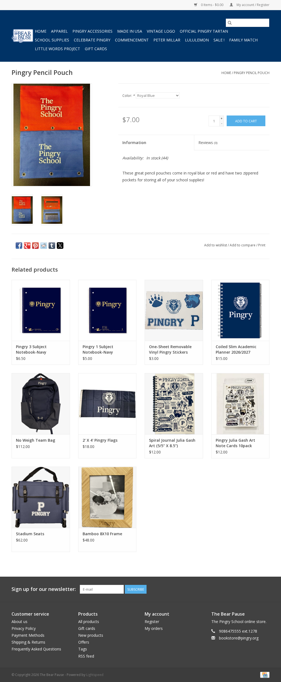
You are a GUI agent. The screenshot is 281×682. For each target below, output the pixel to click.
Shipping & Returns (28, 642)
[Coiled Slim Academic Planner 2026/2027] (240, 310)
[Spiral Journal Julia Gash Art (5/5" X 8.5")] (174, 403)
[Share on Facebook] (19, 245)
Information (134, 142)
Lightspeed (94, 674)
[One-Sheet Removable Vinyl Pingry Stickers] (174, 310)
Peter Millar (166, 40)
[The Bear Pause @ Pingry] (22, 36)
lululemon (197, 40)
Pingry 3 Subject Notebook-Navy (31, 349)
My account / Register (252, 4)
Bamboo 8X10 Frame (102, 533)
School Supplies (52, 40)
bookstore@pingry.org (238, 638)
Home (40, 31)
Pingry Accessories (92, 31)
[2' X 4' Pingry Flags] (107, 403)
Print (261, 245)
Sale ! (218, 40)
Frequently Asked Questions (36, 649)
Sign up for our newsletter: (44, 589)
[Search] (230, 22)
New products (90, 635)
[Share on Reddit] (43, 245)
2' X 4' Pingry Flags (100, 440)
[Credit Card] (263, 674)
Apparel (59, 31)
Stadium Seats (30, 533)
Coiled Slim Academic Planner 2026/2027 (236, 349)
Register (152, 621)
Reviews (207, 142)
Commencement (132, 40)
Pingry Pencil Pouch (251, 73)
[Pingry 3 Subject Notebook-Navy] (41, 310)
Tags (82, 649)
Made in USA (129, 31)
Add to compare (243, 245)
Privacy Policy (24, 628)
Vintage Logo (161, 31)
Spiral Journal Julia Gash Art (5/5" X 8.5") (172, 443)
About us (19, 621)
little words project (57, 48)
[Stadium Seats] (41, 497)
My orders (154, 628)
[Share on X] (60, 245)
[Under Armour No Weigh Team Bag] (41, 403)
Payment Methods (28, 635)
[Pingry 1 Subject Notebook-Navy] (107, 310)
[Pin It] (35, 245)
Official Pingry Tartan (204, 31)
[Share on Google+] (27, 245)
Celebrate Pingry (92, 40)
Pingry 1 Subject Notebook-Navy (98, 349)
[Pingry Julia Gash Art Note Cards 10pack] (240, 403)
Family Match (243, 40)
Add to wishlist (216, 245)
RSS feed (86, 656)
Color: (128, 95)
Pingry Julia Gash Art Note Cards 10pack (235, 443)
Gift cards (96, 48)
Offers (83, 642)
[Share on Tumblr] (52, 245)
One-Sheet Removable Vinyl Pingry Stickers (170, 349)
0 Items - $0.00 (212, 4)
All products (88, 621)
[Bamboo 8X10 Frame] (107, 497)
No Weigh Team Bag (35, 440)
